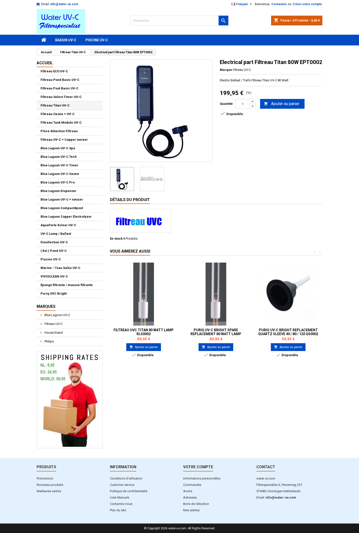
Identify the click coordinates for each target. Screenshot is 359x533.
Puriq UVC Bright (54, 293)
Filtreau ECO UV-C (54, 71)
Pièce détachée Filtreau (59, 131)
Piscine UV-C (96, 40)
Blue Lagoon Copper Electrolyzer (66, 216)
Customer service (122, 485)
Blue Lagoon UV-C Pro (58, 182)
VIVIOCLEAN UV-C (54, 276)
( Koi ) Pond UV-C (54, 251)
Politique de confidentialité (128, 491)
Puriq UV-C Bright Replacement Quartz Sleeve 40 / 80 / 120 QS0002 (288, 332)
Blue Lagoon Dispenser (58, 191)
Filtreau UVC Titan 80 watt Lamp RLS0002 (144, 332)
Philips (49, 341)
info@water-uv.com (64, 4)
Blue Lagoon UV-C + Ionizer (62, 199)
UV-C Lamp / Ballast (56, 233)
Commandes (192, 485)
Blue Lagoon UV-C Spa (58, 148)
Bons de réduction (196, 504)
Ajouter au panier (281, 103)
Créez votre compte (307, 4)
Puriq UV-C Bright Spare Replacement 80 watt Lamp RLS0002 (215, 334)
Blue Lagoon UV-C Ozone (60, 174)
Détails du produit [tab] (130, 199)
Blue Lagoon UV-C (57, 315)
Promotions (45, 478)
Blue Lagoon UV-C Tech (59, 157)
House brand (53, 332)
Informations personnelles (201, 478)
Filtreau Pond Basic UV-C (60, 80)
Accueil (45, 63)
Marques (46, 306)
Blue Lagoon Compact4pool (62, 208)
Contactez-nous (121, 504)
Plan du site (118, 510)
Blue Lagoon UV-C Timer (59, 165)
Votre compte (198, 467)
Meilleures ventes (49, 491)
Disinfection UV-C (54, 242)
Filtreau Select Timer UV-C (61, 97)
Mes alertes (191, 510)
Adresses (190, 497)
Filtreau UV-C (53, 324)
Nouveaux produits (50, 485)
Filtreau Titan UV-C (55, 105)
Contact (265, 467)
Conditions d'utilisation (126, 478)
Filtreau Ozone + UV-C (57, 114)
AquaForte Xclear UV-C (58, 225)
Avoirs (187, 491)
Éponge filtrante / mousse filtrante (67, 285)
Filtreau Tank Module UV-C (61, 122)
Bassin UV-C (65, 40)
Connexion (279, 4)
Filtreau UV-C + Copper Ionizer (64, 139)
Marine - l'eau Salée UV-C (60, 268)
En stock (116, 238)
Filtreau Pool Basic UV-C (59, 88)
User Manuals (119, 497)
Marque (226, 70)
